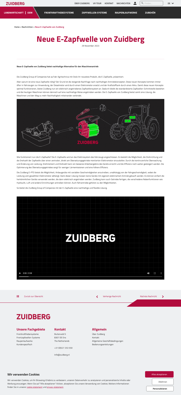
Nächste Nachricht (148, 296)
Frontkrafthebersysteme (28, 334)
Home (17, 26)
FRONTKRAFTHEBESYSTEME (59, 12)
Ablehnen (162, 381)
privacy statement (55, 387)
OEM (29, 12)
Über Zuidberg (98, 334)
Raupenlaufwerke (24, 341)
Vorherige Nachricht (111, 296)
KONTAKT (109, 3)
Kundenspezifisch (24, 344)
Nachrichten (27, 26)
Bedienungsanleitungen (103, 344)
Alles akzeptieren (159, 374)
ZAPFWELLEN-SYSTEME (94, 12)
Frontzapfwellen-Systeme (28, 337)
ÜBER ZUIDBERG (82, 3)
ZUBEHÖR (150, 12)
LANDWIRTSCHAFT (13, 12)
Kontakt (95, 337)
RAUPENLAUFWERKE (126, 12)
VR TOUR (97, 3)
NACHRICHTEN (123, 3)
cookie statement (34, 387)
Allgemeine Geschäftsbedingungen (107, 341)
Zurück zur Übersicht (33, 296)
